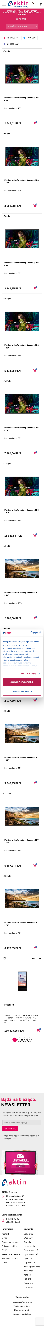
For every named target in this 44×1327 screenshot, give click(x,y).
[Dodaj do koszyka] (36, 123)
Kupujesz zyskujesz (22, 1314)
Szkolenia (28, 1234)
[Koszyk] (41, 4)
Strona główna (14, 11)
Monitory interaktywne (28, 13)
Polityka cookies (9, 1246)
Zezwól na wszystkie (22, 682)
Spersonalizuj (21, 691)
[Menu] (4, 4)
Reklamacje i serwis (11, 1254)
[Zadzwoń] (33, 4)
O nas (4, 1238)
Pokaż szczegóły (29, 673)
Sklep (26, 11)
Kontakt (5, 1234)
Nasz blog (28, 1270)
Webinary (28, 1238)
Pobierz (27, 1279)
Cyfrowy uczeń (31, 1250)
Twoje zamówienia (22, 1306)
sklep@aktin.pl (13, 1222)
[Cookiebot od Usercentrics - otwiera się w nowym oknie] (31, 633)
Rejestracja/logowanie (22, 1302)
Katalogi (27, 1275)
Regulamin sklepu (10, 1242)
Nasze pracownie (32, 1266)
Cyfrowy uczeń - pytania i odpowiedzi (31, 1258)
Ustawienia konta (22, 1310)
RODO (4, 1250)
